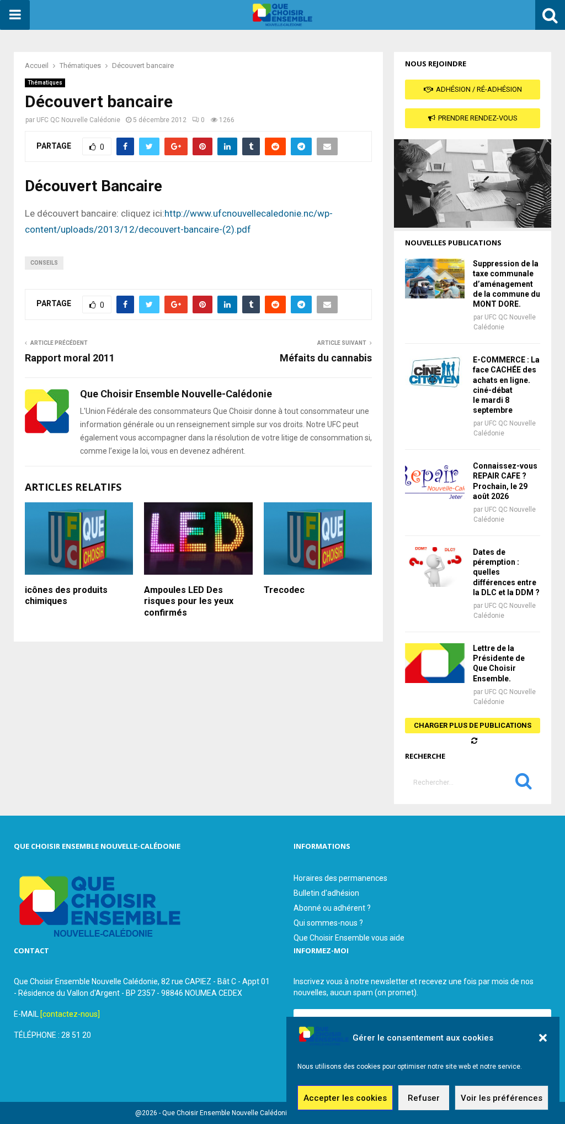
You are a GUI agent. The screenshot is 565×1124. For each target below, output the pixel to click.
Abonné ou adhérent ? (332, 908)
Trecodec (284, 590)
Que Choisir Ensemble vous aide (349, 937)
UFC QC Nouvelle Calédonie (78, 120)
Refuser (424, 1098)
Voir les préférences (501, 1098)
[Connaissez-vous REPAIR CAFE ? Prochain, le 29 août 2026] (435, 481)
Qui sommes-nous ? (328, 922)
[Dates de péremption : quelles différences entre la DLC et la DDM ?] (435, 567)
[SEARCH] (523, 783)
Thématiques (45, 83)
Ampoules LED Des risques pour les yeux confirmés (188, 601)
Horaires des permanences (340, 878)
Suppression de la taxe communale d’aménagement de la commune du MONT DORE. (506, 283)
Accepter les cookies (345, 1098)
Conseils (44, 263)
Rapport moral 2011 (70, 358)
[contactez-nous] (70, 1014)
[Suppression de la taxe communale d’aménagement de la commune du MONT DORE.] (435, 278)
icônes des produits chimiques (66, 596)
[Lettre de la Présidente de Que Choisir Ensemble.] (435, 663)
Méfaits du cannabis (326, 358)
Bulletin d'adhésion (326, 893)
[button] (542, 1037)
